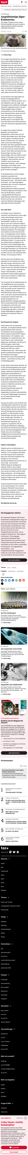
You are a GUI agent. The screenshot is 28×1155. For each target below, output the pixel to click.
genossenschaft (5, 952)
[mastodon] (10, 852)
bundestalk (4, 979)
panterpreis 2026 (6, 968)
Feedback (4, 1108)
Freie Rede (4, 995)
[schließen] (25, 1118)
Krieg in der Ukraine (6, 902)
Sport (2, 879)
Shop (2, 1092)
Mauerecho (4, 991)
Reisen (3, 1085)
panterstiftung (5, 964)
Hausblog (4, 925)
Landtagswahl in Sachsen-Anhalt (10, 906)
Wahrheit (3, 890)
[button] (26, 2)
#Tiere (9, 567)
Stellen (3, 933)
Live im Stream (5, 1041)
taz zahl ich (4, 956)
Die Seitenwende (6, 929)
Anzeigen (3, 1096)
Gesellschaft (4, 871)
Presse (3, 937)
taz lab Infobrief (5, 1022)
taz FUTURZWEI (5, 1065)
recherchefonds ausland (8, 960)
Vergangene (4, 1045)
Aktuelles (3, 921)
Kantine (3, 1088)
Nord (2, 886)
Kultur (2, 875)
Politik (3, 863)
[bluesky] (14, 852)
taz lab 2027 (4, 1049)
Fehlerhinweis (20, 571)
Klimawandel (4, 910)
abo (2, 948)
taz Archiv (4, 1072)
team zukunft (4, 1010)
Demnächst (4, 1034)
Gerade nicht (19, 1118)
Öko (2, 867)
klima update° (5, 987)
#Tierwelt (14, 567)
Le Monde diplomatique (8, 1069)
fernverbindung (5, 983)
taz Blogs (3, 1061)
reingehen (4, 999)
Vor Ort (3, 1037)
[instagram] (18, 852)
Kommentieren (12, 571)
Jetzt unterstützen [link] (14, 560)
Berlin (2, 882)
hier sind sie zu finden (9, 777)
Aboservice (4, 1112)
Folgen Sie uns (4, 852)
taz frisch (3, 1014)
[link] (6, 6)
